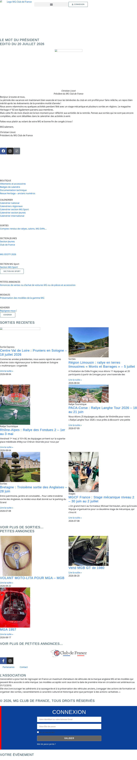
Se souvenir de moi (46, 732)
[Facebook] (3, 151)
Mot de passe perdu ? (46, 744)
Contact (24, 667)
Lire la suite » (6, 371)
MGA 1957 (8, 629)
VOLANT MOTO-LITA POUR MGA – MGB (32, 578)
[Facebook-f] (3, 660)
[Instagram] (10, 151)
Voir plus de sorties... (21, 527)
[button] (51, 4)
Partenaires (8, 667)
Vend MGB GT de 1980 (86, 568)
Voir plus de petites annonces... (31, 643)
